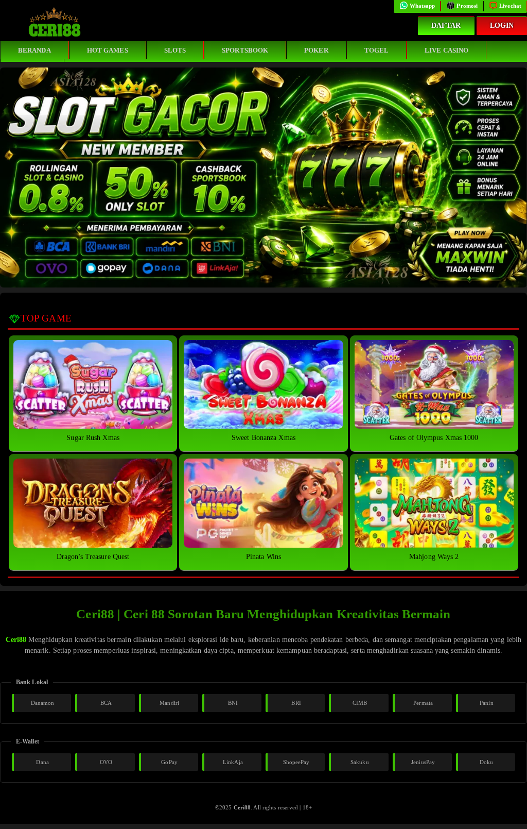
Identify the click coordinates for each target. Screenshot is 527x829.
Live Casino (446, 50)
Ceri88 (16, 640)
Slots (175, 50)
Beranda (34, 50)
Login (502, 25)
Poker (316, 50)
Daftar (446, 25)
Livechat (510, 6)
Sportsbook (245, 50)
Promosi (467, 6)
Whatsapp (422, 6)
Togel (376, 50)
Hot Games (107, 50)
